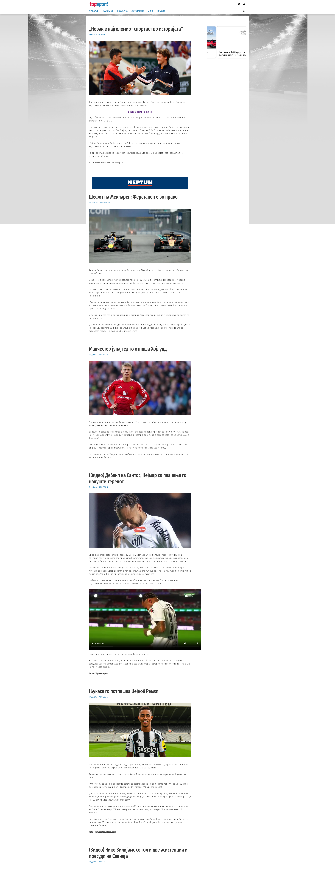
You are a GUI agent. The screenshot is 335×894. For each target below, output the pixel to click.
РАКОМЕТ (108, 11)
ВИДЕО (161, 11)
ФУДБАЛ (93, 11)
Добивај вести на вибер (140, 112)
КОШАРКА (122, 11)
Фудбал (92, 354)
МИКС (150, 11)
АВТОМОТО (138, 11)
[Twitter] (244, 4)
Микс (91, 34)
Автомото (93, 202)
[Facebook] (239, 4)
